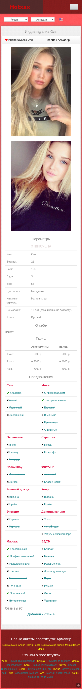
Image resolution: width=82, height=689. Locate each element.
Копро (45, 489)
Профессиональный (22, 556)
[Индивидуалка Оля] (41, 91)
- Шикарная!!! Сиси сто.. (36, 669)
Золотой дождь (18, 489)
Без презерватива (55, 400)
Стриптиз (48, 437)
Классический (18, 548)
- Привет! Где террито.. (54, 661)
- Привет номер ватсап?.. (41, 665)
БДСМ (46, 541)
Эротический (17, 593)
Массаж (12, 541)
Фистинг (47, 467)
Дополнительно (53, 511)
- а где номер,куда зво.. (24, 673)
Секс (10, 385)
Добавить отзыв (41, 614)
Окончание (15, 437)
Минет (46, 385)
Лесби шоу (14, 467)
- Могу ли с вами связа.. (55, 673)
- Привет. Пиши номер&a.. (19, 661)
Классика (15, 392)
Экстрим (13, 511)
